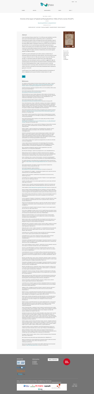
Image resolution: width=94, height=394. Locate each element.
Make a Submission (53, 359)
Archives (34, 10)
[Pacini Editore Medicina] (66, 361)
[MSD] (41, 389)
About (70, 10)
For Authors (34, 362)
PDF (23, 76)
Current (23, 10)
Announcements (47, 10)
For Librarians (35, 363)
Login (76, 1)
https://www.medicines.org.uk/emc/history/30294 (38, 187)
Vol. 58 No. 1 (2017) (47, 16)
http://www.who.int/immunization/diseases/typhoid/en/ (32, 169)
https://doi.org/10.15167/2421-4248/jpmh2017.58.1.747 (47, 23)
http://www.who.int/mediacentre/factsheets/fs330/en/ (31, 92)
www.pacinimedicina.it (56, 382)
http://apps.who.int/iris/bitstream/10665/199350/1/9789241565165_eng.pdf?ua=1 (41, 111)
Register (73, 1)
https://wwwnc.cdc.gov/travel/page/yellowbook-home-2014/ (37, 161)
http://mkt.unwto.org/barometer (32, 345)
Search (59, 10)
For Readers (34, 361)
